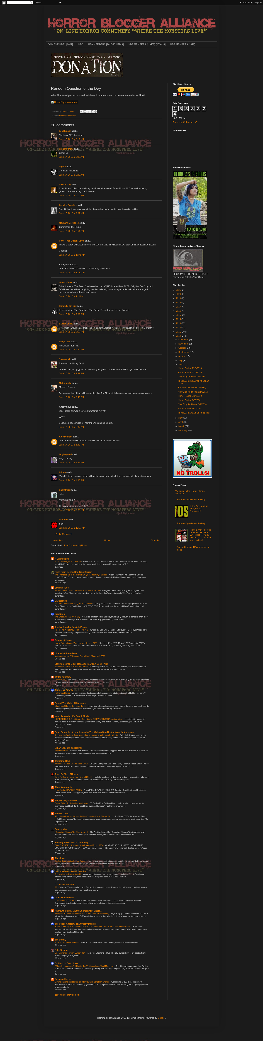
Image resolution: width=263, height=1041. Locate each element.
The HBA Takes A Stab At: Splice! (194, 413)
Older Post (156, 540)
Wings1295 (64, 341)
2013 (178, 323)
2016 (178, 311)
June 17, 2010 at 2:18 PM (71, 332)
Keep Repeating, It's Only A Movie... (73, 716)
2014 (178, 319)
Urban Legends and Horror (68, 748)
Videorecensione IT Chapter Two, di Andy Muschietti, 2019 (80, 656)
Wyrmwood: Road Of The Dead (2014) (72, 764)
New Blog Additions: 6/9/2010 (192, 404)
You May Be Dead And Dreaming (71, 842)
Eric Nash (60, 614)
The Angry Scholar (64, 690)
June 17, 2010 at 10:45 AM (72, 255)
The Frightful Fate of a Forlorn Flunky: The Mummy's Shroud (81, 575)
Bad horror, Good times (66, 963)
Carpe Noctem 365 (64, 884)
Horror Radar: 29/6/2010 (190, 368)
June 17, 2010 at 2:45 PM (71, 397)
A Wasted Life (62, 559)
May (180, 418)
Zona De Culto (62, 813)
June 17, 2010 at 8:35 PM (71, 462)
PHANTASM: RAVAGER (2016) (68, 790)
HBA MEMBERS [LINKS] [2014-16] (146, 44)
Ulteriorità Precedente (66, 653)
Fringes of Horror (63, 640)
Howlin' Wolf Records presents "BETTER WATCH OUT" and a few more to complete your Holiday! (200, 535)
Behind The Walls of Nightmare (70, 703)
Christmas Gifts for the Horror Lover (71, 706)
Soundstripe (61, 829)
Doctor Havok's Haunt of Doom (70, 871)
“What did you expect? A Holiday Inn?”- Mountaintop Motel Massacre (85, 966)
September (184, 352)
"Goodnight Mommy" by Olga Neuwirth (72, 832)
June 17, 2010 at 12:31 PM (72, 272)
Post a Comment (63, 534)
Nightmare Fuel (62, 751)
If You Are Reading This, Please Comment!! (199, 509)
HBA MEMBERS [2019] (182, 44)
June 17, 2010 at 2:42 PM (71, 373)
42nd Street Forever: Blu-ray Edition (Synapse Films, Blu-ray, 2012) (84, 816)
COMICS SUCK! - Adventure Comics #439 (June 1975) (79, 845)
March (181, 426)
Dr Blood (63, 519)
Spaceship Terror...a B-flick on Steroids (72, 667)
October (182, 348)
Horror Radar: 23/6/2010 (190, 372)
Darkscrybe (61, 601)
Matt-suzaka (65, 383)
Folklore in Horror (62, 693)
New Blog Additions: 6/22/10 (191, 376)
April (180, 422)
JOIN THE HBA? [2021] (60, 44)
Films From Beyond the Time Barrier (73, 572)
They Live (60, 858)
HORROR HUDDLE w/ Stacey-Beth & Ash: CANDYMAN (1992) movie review (89, 719)
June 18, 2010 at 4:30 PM (71, 480)
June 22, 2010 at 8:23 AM (71, 510)
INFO (80, 44)
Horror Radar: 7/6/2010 (189, 408)
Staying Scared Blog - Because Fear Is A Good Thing (81, 664)
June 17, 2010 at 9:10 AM (71, 195)
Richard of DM (66, 149)
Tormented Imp (62, 761)
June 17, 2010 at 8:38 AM (71, 175)
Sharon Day (65, 184)
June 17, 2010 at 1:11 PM (71, 296)
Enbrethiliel (64, 490)
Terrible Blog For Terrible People (71, 627)
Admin (62, 472)
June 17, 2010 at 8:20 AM (71, 157)
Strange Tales (62, 588)
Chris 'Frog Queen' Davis (71, 241)
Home (107, 540)
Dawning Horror (63, 979)
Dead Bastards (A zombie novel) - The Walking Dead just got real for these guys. (95, 732)
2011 (178, 332)
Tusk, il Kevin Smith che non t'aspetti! (71, 861)
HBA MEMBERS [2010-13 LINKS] (106, 44)
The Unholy (60, 940)
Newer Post (57, 540)
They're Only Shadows (66, 800)
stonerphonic (65, 282)
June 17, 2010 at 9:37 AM (71, 213)
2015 (178, 315)
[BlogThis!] (85, 111)
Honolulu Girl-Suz (68, 306)
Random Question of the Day (192, 387)
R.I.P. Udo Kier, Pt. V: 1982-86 (68, 561)
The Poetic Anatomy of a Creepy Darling (75, 924)
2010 (178, 336)
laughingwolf (65, 454)
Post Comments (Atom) (75, 545)
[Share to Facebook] (92, 111)
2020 (178, 294)
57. (56, 887)
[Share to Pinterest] (95, 111)
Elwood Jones (66, 324)
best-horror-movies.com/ (67, 995)
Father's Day (61, 680)
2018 (178, 302)
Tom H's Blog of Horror (66, 774)
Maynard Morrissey (69, 223)
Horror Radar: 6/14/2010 (190, 396)
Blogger (161, 1018)
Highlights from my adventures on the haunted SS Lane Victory (82, 913)
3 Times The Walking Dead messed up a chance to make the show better (87, 735)
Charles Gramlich (68, 205)
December (183, 339)
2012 (178, 327)
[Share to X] (88, 111)
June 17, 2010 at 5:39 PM (71, 445)
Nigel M (63, 166)
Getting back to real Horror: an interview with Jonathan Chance (82, 982)
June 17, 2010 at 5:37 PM (71, 427)
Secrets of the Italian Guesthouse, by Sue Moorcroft (77, 590)
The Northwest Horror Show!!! (68, 874)
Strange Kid (65, 359)
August (182, 356)
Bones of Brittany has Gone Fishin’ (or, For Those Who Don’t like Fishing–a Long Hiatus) (93, 927)
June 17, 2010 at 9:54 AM (71, 231)
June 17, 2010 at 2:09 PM (71, 314)
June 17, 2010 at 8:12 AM (71, 139)
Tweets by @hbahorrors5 (185, 122)
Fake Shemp (61, 950)
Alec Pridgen (65, 436)
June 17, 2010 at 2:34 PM (71, 349)
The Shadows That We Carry (68, 617)
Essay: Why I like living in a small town (71, 803)
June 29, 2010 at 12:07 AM (72, 528)
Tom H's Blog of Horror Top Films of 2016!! (73, 777)
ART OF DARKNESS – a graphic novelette (73, 603)
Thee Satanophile (63, 787)
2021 (178, 290)
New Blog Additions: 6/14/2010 (193, 392)
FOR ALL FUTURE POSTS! (67, 942)
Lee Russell (65, 131)
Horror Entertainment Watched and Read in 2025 (76, 643)
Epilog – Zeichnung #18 (65, 900)
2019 (178, 298)
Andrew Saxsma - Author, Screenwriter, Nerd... (78, 911)
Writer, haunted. (63, 677)
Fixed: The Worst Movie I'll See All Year (72, 630)
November (183, 344)
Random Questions (67, 116)
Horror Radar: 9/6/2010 (189, 400)
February (183, 430)
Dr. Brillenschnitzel (64, 897)
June (181, 364)
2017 (178, 307)
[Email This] (82, 111)
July (180, 360)
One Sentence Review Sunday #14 (70, 953)
